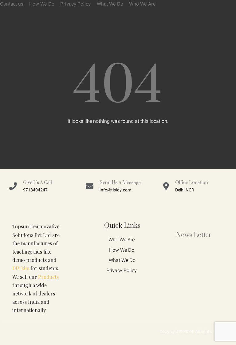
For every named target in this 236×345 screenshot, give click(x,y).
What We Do (110, 4)
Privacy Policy (75, 4)
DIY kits (20, 268)
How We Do (41, 4)
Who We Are (142, 4)
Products (48, 277)
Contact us (11, 4)
